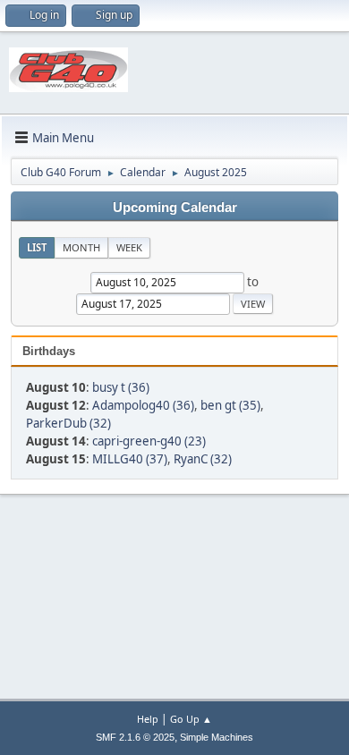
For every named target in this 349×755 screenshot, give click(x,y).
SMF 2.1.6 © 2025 (135, 737)
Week (129, 247)
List (37, 247)
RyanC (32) (203, 459)
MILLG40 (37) (129, 459)
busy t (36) (120, 387)
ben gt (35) (230, 405)
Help (147, 718)
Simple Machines (216, 737)
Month (81, 247)
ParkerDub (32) (68, 423)
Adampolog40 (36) (143, 405)
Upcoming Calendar (175, 207)
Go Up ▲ (191, 718)
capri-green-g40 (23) (149, 441)
